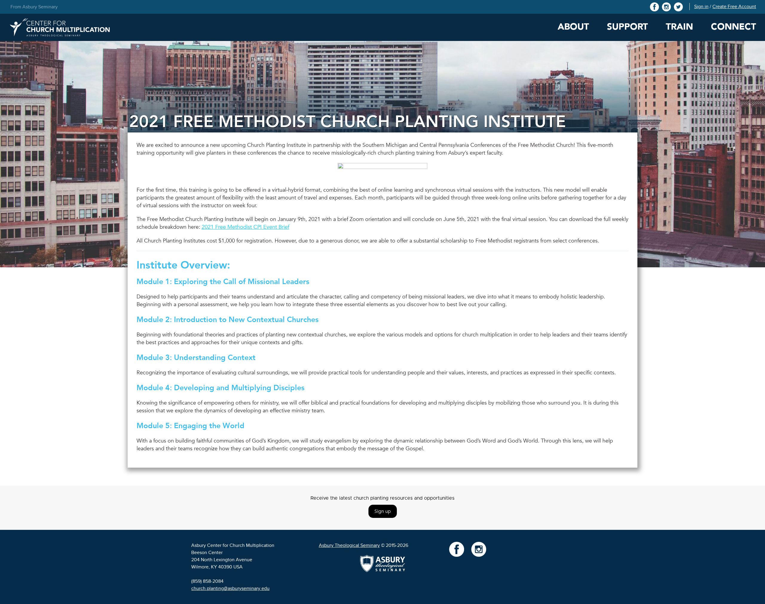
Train (679, 27)
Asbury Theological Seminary (349, 545)
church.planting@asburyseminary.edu (230, 588)
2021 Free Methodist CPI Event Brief (245, 227)
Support (627, 27)
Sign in (701, 7)
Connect (733, 27)
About (573, 27)
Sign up (382, 511)
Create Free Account (734, 7)
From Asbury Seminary (34, 7)
